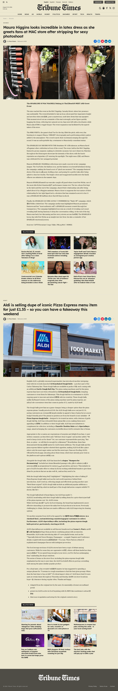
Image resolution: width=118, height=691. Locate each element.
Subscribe (98, 2)
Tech (82, 14)
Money (47, 14)
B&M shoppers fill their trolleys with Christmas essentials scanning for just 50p (59, 651)
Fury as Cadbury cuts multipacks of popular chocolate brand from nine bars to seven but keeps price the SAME (32, 653)
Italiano (70, 2)
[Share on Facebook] (95, 41)
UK (33, 14)
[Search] (6, 2)
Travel (97, 14)
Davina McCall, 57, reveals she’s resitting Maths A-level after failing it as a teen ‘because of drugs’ (31, 255)
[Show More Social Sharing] (113, 41)
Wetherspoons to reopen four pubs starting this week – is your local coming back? (85, 627)
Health (89, 14)
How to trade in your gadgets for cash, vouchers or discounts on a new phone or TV (58, 627)
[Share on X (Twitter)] (98, 41)
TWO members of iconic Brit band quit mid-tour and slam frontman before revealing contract (58, 255)
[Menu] (3, 2)
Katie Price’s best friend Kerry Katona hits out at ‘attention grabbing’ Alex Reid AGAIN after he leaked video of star (85, 279)
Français (58, 2)
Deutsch (64, 2)
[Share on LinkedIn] (106, 41)
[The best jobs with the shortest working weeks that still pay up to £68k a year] (85, 640)
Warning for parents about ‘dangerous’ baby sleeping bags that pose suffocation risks (31, 627)
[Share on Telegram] (109, 41)
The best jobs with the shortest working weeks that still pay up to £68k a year (84, 651)
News (27, 14)
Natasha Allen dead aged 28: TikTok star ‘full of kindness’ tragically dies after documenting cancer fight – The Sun (58, 280)
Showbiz (66, 14)
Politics (56, 14)
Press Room (12, 41)
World (39, 14)
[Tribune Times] (59, 8)
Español (52, 2)
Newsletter (110, 2)
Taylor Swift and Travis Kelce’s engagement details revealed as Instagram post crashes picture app (85, 255)
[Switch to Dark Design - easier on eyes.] (100, 8)
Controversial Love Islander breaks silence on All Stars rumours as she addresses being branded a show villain (32, 279)
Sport (75, 14)
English (46, 2)
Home (20, 14)
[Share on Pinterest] (102, 41)
